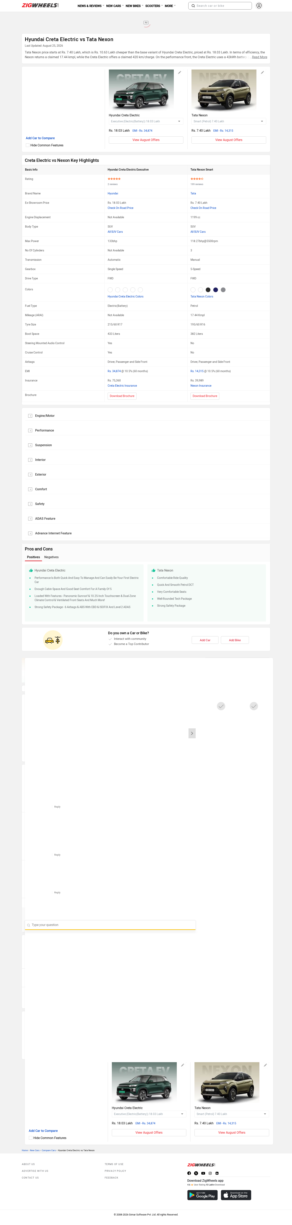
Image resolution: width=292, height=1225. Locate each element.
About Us (28, 1155)
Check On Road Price (120, 208)
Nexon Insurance (200, 385)
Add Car (205, 640)
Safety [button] (39, 504)
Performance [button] (44, 430)
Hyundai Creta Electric (124, 115)
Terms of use (114, 1155)
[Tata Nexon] (228, 91)
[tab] (146, 415)
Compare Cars (49, 1141)
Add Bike (235, 640)
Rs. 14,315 (197, 371)
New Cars (35, 1141)
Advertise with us (35, 1162)
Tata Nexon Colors (201, 296)
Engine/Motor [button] (45, 416)
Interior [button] (40, 460)
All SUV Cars (115, 232)
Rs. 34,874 (114, 371)
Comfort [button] (41, 489)
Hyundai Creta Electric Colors (125, 296)
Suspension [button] (43, 445)
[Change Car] (179, 73)
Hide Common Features (46, 145)
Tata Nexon (199, 115)
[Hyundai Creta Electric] (146, 91)
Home (25, 1141)
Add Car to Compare (40, 138)
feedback (112, 1168)
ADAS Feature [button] (45, 518)
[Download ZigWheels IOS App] (236, 1186)
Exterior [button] (40, 474)
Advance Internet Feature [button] (53, 533)
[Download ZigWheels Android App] (202, 1186)
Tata (193, 193)
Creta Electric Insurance (122, 385)
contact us (30, 1168)
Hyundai (113, 193)
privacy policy (115, 1162)
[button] (193, 5)
